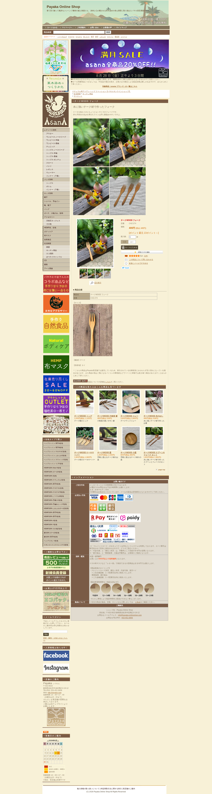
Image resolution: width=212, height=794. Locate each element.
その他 (48, 224)
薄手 (92, 37)
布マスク (47, 236)
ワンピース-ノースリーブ (56, 137)
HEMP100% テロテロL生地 (53, 488)
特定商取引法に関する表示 (111, 789)
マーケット (78, 96)
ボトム (48, 186)
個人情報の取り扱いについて (88, 789)
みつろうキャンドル (54, 257)
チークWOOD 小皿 (128, 452)
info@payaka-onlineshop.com (130, 615)
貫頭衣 (117, 37)
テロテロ (71, 37)
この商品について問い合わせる (141, 260)
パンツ (48, 166)
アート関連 (48, 268)
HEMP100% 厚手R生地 (52, 512)
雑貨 (48, 247)
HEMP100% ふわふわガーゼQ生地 (56, 508)
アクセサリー (49, 217)
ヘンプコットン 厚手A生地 (53, 443)
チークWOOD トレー (129, 416)
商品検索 (47, 32)
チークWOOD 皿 (104, 452)
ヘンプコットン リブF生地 (53, 463)
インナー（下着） (53, 176)
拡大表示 (97, 283)
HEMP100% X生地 (50, 520)
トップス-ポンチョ (53, 160)
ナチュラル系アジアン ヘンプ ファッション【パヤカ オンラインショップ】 (101, 91)
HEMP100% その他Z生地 (53, 529)
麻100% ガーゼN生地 (51, 533)
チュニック (50, 147)
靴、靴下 (47, 205)
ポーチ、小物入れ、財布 (53, 213)
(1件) (146, 256)
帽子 (46, 197)
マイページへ (67, 27)
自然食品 (47, 240)
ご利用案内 (81, 27)
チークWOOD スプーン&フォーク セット (154, 453)
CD (45, 260)
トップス (49, 183)
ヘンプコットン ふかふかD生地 (55, 455)
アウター (49, 134)
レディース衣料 (50, 130)
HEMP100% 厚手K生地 (52, 484)
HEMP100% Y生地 (50, 524)
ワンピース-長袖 (52, 143)
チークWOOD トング (83, 416)
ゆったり (86, 37)
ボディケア (48, 232)
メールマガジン (53, 617)
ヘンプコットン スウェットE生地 (56, 459)
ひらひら (79, 37)
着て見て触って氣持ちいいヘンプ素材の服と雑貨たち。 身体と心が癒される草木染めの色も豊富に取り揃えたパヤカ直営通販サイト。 (99, 11)
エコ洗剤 (49, 254)
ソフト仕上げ (62, 37)
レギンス (49, 169)
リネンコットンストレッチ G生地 (56, 545)
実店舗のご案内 (129, 789)
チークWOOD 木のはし (153, 416)
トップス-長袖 (51, 156)
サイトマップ (121, 27)
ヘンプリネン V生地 (51, 541)
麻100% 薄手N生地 (51, 537)
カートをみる (52, 27)
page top (161, 469)
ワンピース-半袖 (52, 140)
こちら (108, 382)
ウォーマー (50, 173)
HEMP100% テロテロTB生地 (54, 492)
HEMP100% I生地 (50, 476)
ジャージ (124, 37)
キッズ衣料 (48, 193)
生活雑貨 (47, 243)
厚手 (96, 37)
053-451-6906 (127, 618)
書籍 (46, 264)
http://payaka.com (54, 693)
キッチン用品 (51, 250)
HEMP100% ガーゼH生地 (53, 472)
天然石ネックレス (53, 221)
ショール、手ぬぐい (52, 201)
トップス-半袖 (51, 153)
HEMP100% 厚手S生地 (52, 516)
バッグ (46, 209)
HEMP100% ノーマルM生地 (54, 496)
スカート (49, 163)
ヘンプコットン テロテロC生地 (55, 451)
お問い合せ (94, 27)
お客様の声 (107, 27)
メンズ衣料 (48, 180)
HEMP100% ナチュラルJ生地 (54, 480)
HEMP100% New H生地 (52, 468)
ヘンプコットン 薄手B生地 (53, 447)
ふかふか (103, 37)
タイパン (110, 37)
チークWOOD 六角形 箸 (107, 416)
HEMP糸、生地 (50, 228)
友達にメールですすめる (138, 263)
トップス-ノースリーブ (55, 150)
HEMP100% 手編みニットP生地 (55, 504)
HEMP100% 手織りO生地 (53, 500)
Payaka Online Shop (63, 7)
